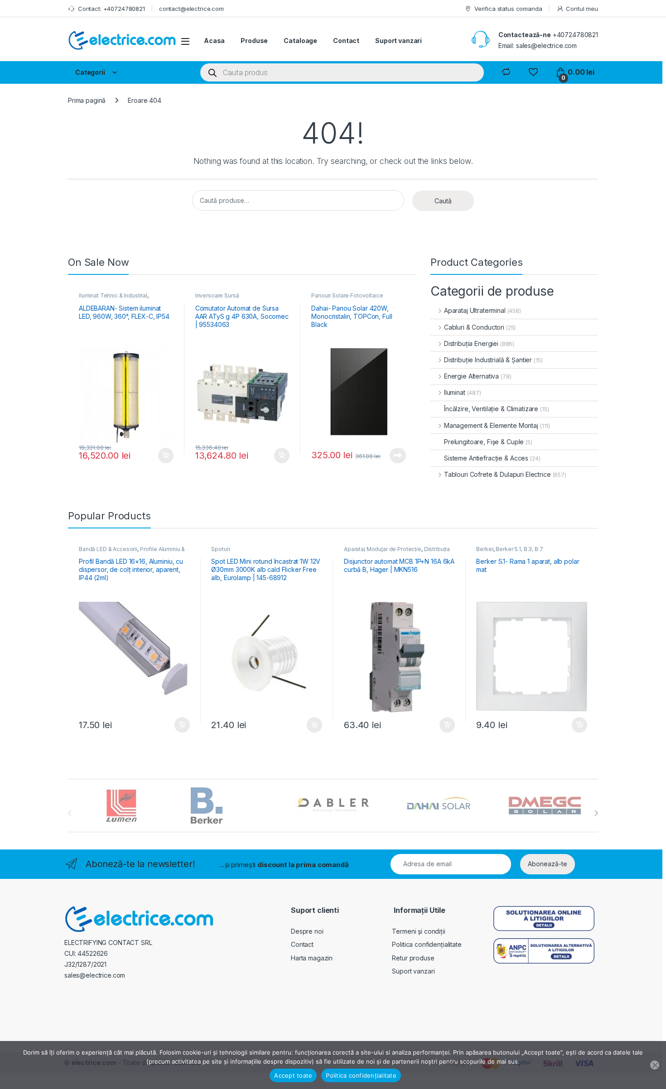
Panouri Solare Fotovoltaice (347, 295)
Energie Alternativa (471, 376)
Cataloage (300, 40)
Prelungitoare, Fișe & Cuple (484, 442)
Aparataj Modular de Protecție (382, 549)
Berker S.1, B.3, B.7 (519, 549)
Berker (484, 549)
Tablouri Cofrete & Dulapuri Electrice (497, 474)
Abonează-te (547, 864)
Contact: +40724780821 (111, 8)
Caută (443, 201)
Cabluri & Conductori (474, 327)
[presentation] (596, 813)
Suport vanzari (398, 40)
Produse (254, 40)
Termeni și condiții (418, 931)
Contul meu (582, 8)
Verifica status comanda (508, 8)
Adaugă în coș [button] (162, 455)
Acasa (214, 40)
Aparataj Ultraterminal (475, 310)
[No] (654, 1065)
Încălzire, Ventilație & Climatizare (491, 409)
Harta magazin (312, 958)
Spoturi (220, 549)
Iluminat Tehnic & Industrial (113, 295)
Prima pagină (87, 100)
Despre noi (307, 931)
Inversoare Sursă (217, 295)
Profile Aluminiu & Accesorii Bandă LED (132, 552)
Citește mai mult (396, 455)
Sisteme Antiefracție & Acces (486, 458)
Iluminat (454, 392)
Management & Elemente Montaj (491, 425)
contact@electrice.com (191, 8)
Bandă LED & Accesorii (108, 549)
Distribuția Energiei (471, 343)
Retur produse (413, 958)
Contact (346, 40)
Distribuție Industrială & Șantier (488, 360)
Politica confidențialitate (426, 944)
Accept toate (293, 1075)
